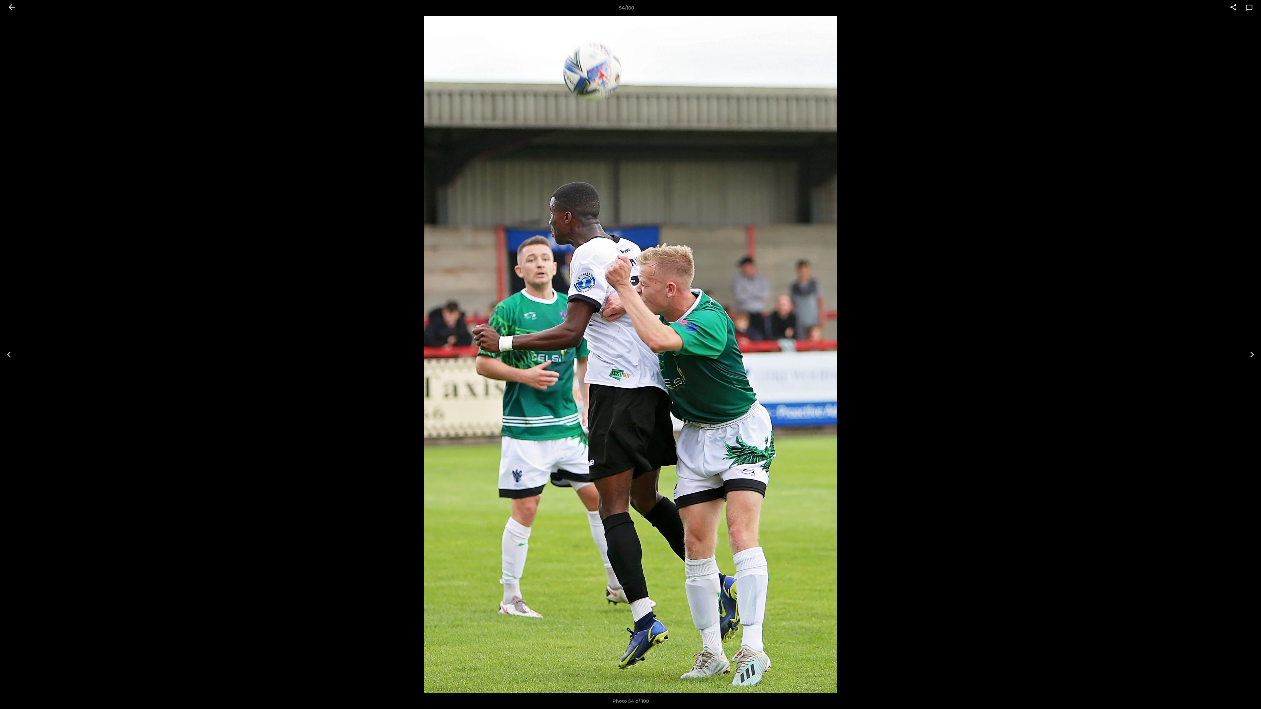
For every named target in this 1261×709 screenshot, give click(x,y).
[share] (1233, 7)
